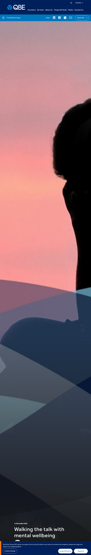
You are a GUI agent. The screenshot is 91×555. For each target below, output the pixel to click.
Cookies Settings (9, 551)
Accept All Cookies (65, 551)
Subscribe (80, 18)
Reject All (81, 551)
